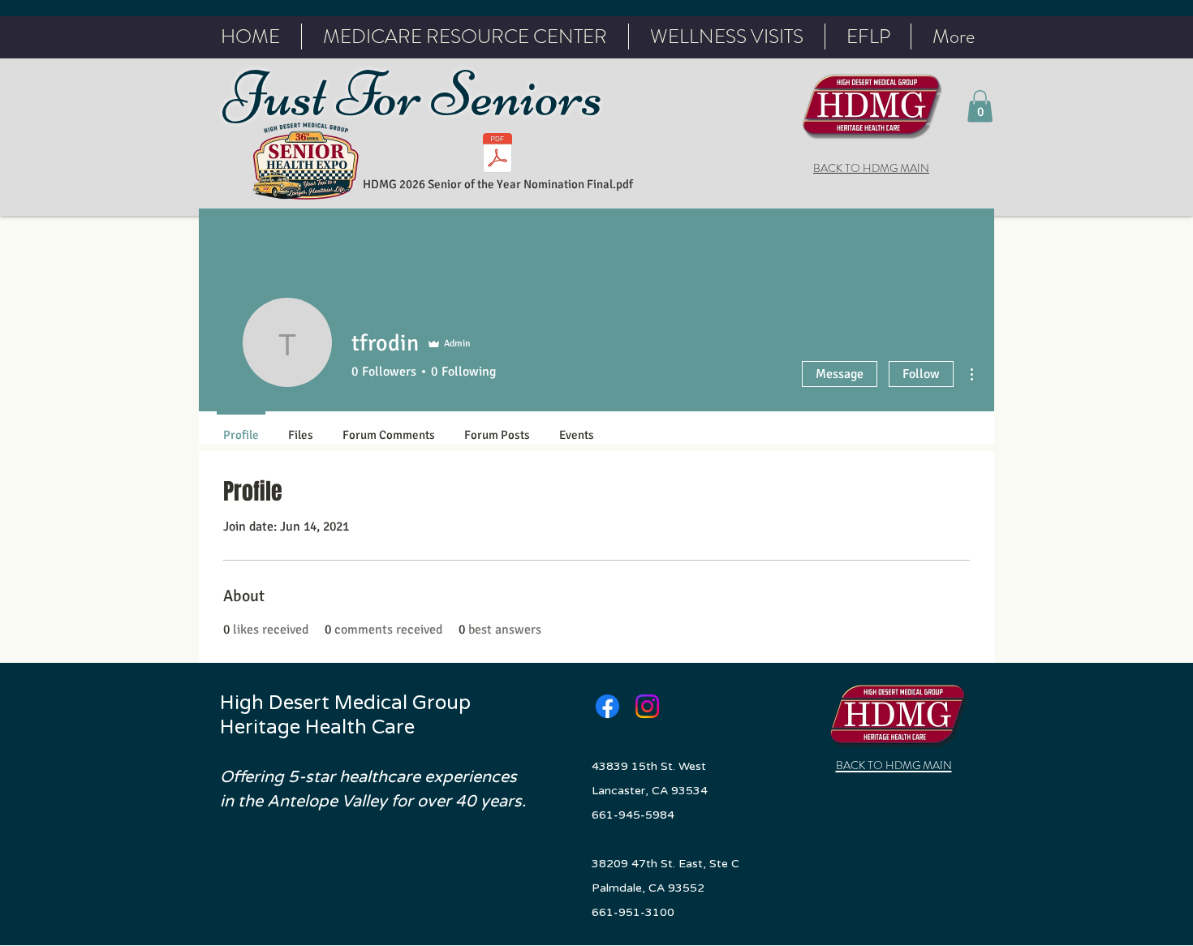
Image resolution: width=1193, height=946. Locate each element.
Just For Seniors (418, 95)
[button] (980, 106)
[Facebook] (607, 706)
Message (840, 374)
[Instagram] (647, 706)
